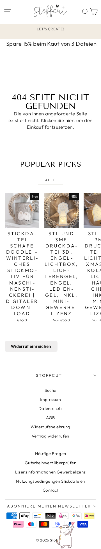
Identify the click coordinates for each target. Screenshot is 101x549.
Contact (50, 490)
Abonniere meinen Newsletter (49, 506)
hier (69, 120)
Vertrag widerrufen (50, 436)
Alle (50, 180)
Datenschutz (50, 408)
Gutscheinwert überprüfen (50, 462)
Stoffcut (49, 375)
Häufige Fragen (50, 453)
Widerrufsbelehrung (50, 426)
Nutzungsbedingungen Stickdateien (50, 481)
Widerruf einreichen (31, 346)
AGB (50, 417)
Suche (50, 390)
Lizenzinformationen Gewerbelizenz (50, 472)
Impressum (50, 399)
